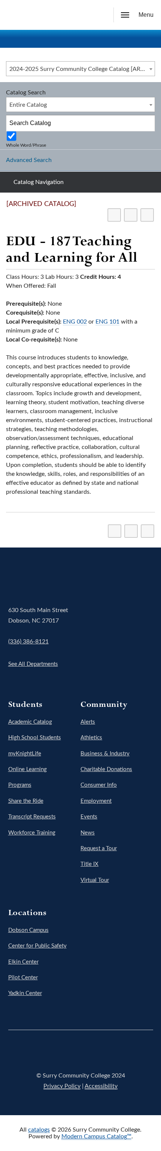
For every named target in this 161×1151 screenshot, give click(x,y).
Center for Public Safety (37, 946)
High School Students (34, 737)
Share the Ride (25, 801)
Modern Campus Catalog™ (96, 1136)
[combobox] (80, 68)
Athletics (91, 737)
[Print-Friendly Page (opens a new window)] (130, 215)
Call (82, 15)
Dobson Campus (28, 930)
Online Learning (27, 769)
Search (99, 16)
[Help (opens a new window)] (147, 215)
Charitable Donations (106, 769)
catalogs (39, 1130)
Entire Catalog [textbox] (28, 105)
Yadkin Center (25, 993)
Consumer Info (98, 785)
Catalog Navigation (38, 182)
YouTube (101, 1052)
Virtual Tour (94, 880)
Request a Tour (98, 848)
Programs (19, 785)
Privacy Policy (61, 1086)
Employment (96, 801)
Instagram (80, 1052)
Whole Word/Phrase (26, 145)
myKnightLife (24, 754)
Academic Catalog (30, 722)
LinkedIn (122, 1052)
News (87, 833)
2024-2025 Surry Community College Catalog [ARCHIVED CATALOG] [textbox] (82, 69)
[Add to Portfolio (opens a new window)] (114, 215)
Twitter (59, 1052)
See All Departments (33, 664)
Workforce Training (31, 833)
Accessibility (101, 1086)
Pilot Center (23, 977)
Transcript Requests (32, 817)
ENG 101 (107, 322)
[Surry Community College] (17, 15)
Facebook (38, 1052)
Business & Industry (105, 754)
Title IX (89, 864)
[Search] (147, 123)
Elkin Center (23, 962)
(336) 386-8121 (28, 642)
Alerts (87, 722)
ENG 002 (75, 322)
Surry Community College (31, 579)
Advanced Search (29, 160)
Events (88, 817)
